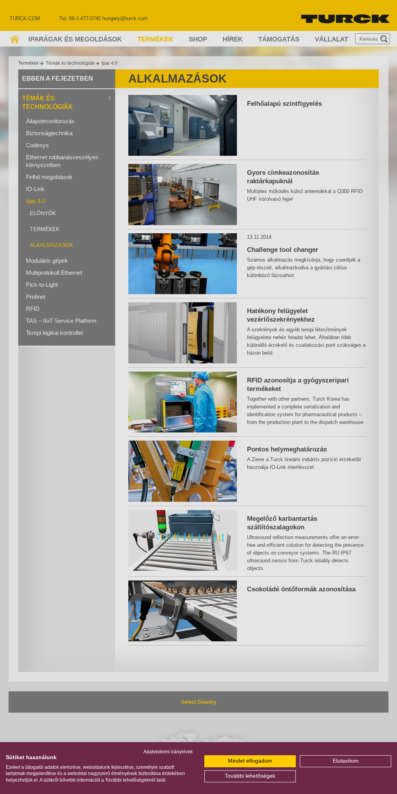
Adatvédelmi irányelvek (168, 751)
